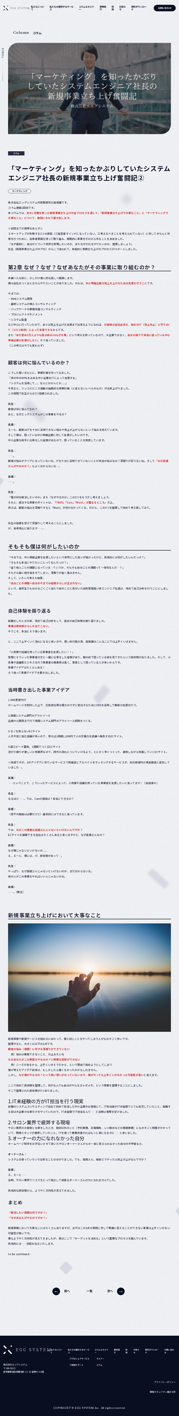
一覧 (89, 1291)
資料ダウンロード (138, 8)
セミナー (100, 1358)
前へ (67, 1291)
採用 (113, 8)
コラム (99, 1365)
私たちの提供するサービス (62, 8)
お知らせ (122, 8)
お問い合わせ (164, 8)
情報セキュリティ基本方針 (163, 1391)
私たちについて (37, 8)
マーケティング (19, 191)
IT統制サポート (76, 1365)
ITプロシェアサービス (79, 1358)
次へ (110, 1291)
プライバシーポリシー (165, 1382)
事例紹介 (103, 8)
